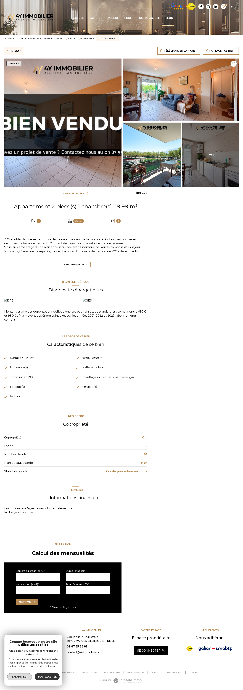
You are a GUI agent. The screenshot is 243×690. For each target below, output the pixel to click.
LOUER (128, 18)
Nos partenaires (112, 672)
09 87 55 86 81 (77, 646)
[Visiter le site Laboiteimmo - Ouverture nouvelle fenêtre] (127, 680)
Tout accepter (47, 676)
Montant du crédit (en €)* (30, 571)
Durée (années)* (75, 571)
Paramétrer (19, 676)
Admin (155, 672)
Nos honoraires (89, 672)
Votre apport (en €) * (27, 584)
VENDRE (113, 18)
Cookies (193, 672)
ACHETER (96, 18)
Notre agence (149, 18)
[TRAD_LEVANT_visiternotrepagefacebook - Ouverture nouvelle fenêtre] (201, 6)
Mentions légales (135, 672)
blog (169, 18)
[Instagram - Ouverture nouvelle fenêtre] (208, 6)
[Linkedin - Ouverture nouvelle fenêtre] (216, 6)
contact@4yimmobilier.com (85, 652)
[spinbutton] (88, 590)
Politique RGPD (174, 672)
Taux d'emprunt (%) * (77, 584)
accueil (78, 18)
